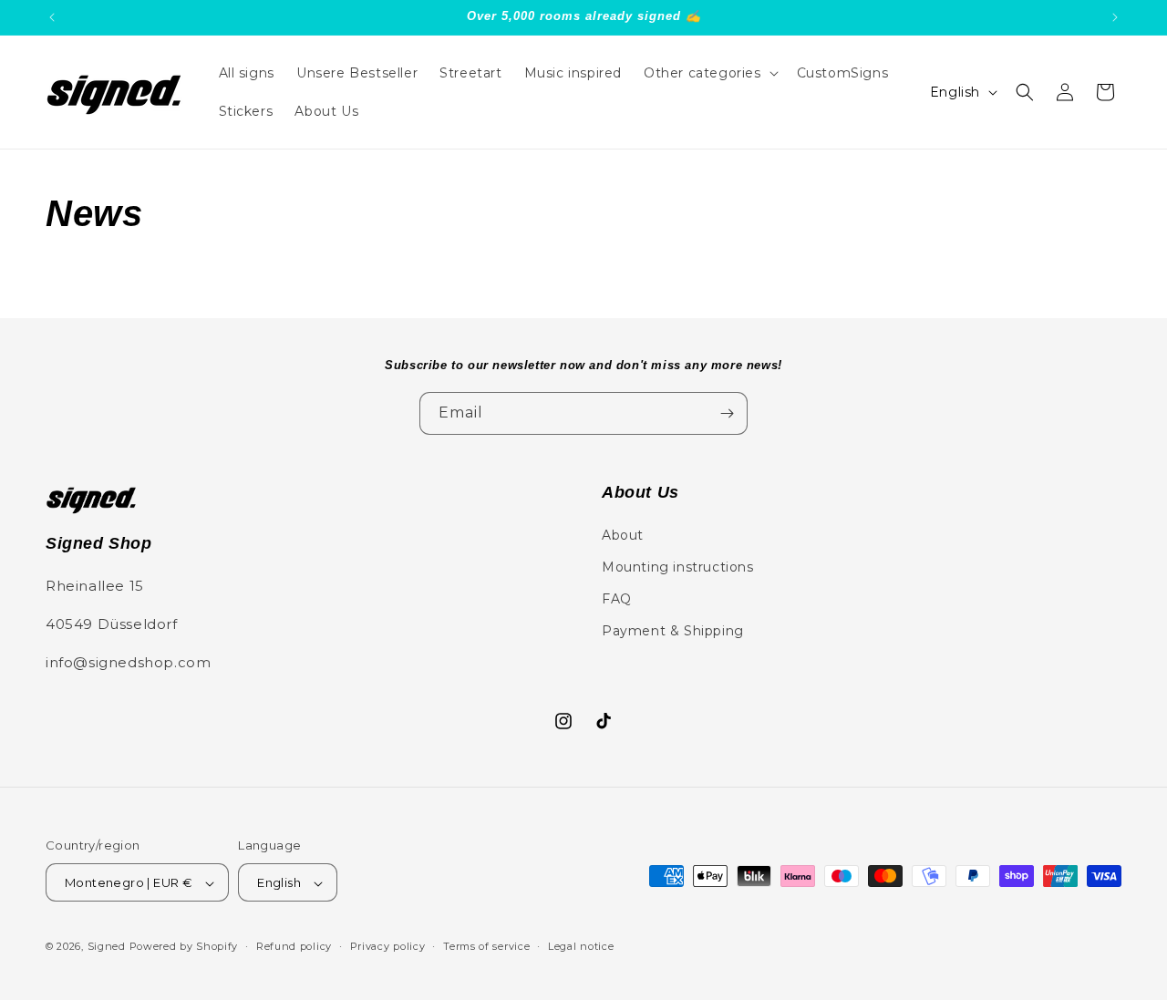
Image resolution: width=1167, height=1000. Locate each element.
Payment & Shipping (673, 631)
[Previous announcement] (52, 17)
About (623, 534)
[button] (709, 73)
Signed (107, 947)
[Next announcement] (1115, 17)
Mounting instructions (678, 566)
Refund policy (294, 946)
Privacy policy (388, 946)
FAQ (617, 598)
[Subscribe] (727, 413)
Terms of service (486, 946)
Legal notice (581, 946)
